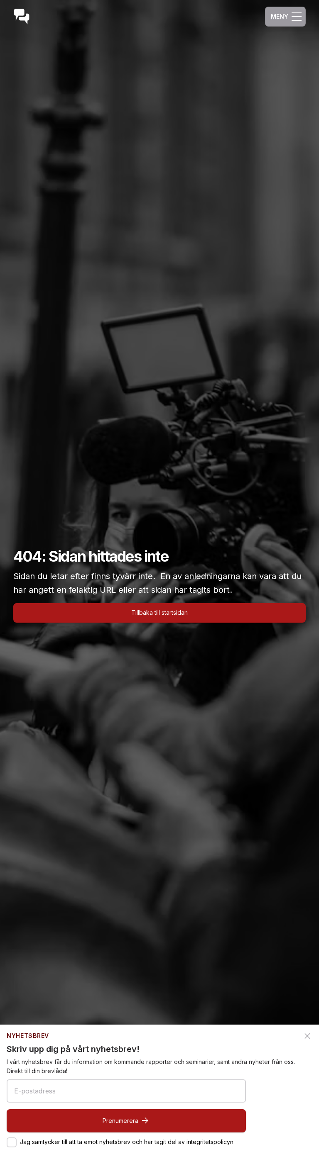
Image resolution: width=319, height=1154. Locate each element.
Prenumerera (126, 1121)
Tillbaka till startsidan (159, 612)
